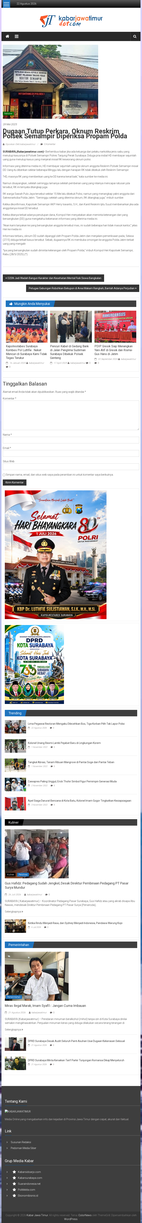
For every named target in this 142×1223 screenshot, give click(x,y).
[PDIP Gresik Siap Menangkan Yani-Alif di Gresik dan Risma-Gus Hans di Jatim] (115, 326)
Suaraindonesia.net (29, 1183)
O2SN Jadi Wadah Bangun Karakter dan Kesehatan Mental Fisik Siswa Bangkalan (54, 278)
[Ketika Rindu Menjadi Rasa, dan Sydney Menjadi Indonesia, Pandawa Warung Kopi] (15, 925)
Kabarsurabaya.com (30, 1177)
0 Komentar (49, 144)
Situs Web (8, 461)
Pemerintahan (14, 997)
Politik (28, 997)
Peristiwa (23, 874)
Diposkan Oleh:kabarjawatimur (20, 144)
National (8, 113)
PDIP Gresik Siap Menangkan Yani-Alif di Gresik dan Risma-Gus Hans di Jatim (113, 350)
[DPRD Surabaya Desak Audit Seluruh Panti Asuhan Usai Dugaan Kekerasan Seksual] (15, 1043)
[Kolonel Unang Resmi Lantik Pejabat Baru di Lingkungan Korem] (15, 745)
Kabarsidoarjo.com (29, 1171)
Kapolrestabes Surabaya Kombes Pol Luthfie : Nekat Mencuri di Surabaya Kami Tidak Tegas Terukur (26, 351)
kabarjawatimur (36, 363)
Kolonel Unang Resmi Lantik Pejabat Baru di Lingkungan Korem (64, 742)
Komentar (9, 398)
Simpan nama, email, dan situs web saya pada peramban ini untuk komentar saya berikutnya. (60, 474)
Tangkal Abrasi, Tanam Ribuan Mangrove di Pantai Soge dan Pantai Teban (71, 762)
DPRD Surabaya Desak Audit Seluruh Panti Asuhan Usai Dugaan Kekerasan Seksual (76, 1041)
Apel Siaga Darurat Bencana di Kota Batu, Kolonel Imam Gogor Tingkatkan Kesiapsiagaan (79, 800)
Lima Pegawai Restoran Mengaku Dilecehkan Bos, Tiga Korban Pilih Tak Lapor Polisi (76, 723)
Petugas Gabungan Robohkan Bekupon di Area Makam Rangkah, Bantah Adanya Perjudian (82, 288)
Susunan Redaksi (21, 1142)
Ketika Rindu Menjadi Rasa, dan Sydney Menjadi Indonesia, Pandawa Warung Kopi (75, 923)
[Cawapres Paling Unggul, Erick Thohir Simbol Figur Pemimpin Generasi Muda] (15, 784)
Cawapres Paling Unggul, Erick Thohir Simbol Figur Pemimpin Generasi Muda (72, 781)
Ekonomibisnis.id (28, 1195)
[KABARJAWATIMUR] (18, 1111)
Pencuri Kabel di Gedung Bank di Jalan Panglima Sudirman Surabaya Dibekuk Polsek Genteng (69, 351)
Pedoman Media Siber (23, 1148)
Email (7, 448)
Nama (7, 434)
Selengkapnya (13, 911)
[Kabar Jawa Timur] (7, 36)
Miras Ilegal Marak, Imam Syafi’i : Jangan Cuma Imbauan (45, 1006)
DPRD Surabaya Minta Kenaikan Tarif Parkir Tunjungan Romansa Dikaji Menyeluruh (76, 1060)
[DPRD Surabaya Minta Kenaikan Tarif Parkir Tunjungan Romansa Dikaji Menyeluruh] (15, 1063)
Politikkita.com (26, 1189)
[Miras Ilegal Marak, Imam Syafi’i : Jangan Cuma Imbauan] (37, 975)
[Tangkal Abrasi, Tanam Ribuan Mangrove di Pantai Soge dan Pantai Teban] (15, 764)
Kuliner (10, 874)
